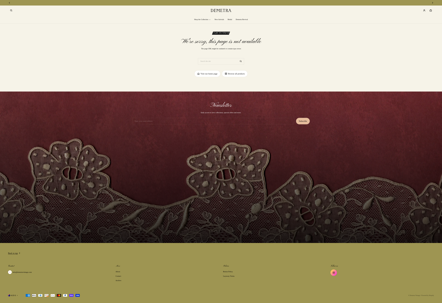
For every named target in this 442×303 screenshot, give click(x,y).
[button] (11, 10)
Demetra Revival (242, 19)
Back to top (13, 253)
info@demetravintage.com (22, 272)
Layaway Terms (228, 276)
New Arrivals (219, 19)
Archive (118, 280)
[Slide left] (9, 2)
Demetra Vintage (415, 295)
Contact (118, 276)
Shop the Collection (201, 19)
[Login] (424, 10)
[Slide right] (432, 2)
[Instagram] (333, 272)
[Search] (241, 61)
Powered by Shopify (427, 295)
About (118, 272)
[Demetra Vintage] (221, 10)
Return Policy (228, 272)
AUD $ (13, 295)
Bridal (230, 19)
